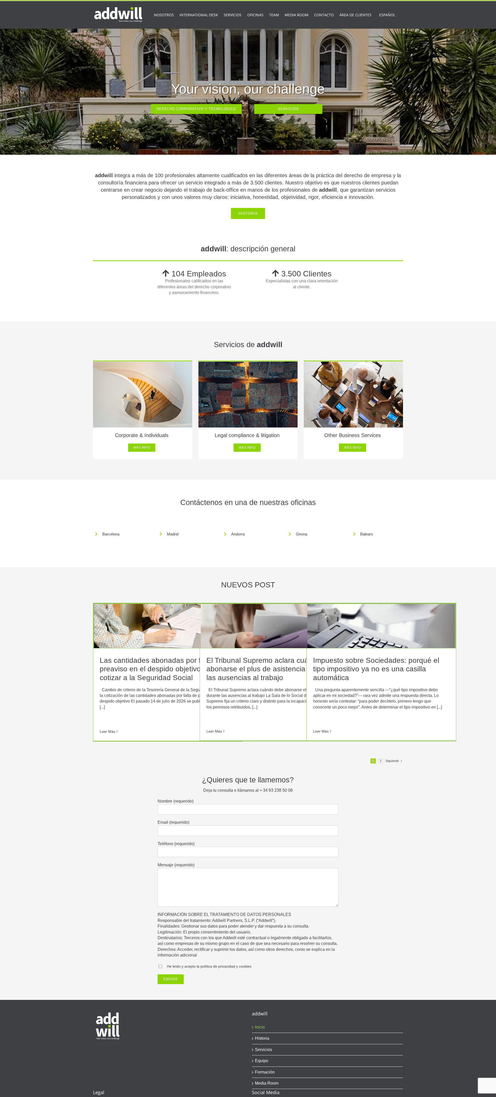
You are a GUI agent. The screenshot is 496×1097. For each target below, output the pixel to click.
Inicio (260, 1027)
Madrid (173, 534)
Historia (262, 1038)
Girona (301, 534)
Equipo (261, 1061)
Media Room (266, 1083)
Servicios (263, 1049)
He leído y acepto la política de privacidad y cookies (209, 966)
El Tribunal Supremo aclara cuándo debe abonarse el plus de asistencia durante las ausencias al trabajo (272, 668)
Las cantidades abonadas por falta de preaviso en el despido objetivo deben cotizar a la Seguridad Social (161, 668)
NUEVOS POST (248, 585)
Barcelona (110, 534)
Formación (265, 1072)
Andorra (238, 534)
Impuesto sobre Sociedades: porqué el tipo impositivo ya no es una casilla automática (376, 668)
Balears (366, 534)
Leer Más (107, 731)
